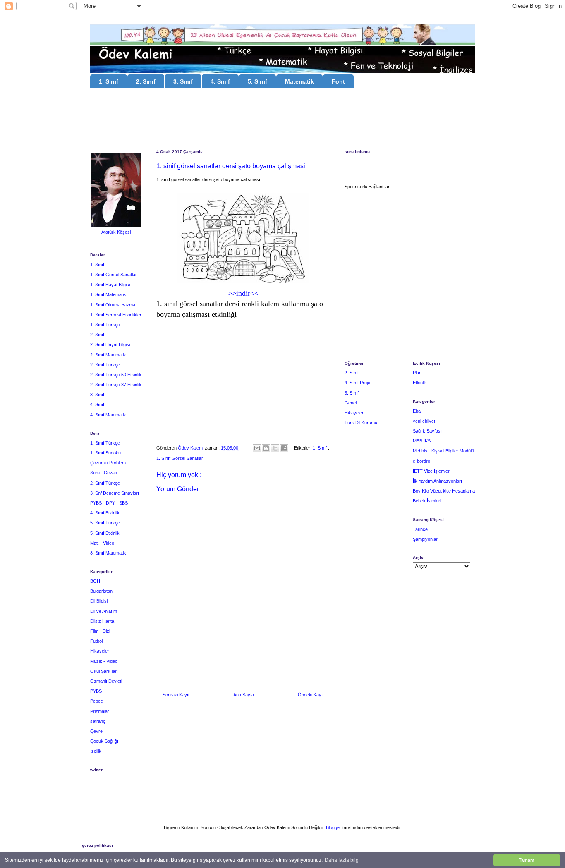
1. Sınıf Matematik (108, 294)
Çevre (96, 731)
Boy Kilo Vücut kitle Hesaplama (444, 490)
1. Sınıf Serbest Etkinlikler (115, 314)
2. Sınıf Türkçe (105, 364)
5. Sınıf (257, 81)
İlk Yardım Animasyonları (437, 480)
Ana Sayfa (243, 694)
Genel (351, 402)
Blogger (333, 827)
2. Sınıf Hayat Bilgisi (110, 344)
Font (338, 81)
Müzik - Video (103, 661)
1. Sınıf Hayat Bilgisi (110, 284)
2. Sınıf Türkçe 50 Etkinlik (115, 374)
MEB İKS (422, 440)
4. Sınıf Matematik (108, 414)
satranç (97, 721)
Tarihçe (420, 529)
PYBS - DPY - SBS (109, 502)
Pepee (96, 700)
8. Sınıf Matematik (108, 552)
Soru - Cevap (103, 472)
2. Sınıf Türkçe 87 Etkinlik (115, 384)
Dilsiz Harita (102, 621)
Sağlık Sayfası (427, 430)
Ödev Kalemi (191, 447)
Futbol (96, 640)
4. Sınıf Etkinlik (105, 512)
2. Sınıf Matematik (108, 354)
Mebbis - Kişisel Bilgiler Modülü (443, 450)
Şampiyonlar (425, 539)
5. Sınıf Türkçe (105, 522)
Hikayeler (99, 650)
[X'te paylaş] (275, 448)
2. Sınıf (146, 81)
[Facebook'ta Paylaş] (284, 448)
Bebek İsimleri (427, 500)
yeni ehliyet (424, 420)
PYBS (96, 691)
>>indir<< (243, 293)
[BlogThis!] (266, 448)
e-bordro (421, 461)
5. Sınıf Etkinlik (105, 533)
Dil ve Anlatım (103, 611)
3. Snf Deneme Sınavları (114, 492)
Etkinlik (420, 382)
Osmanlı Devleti (106, 681)
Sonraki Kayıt (176, 694)
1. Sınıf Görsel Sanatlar (179, 458)
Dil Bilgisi (99, 600)
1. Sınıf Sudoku (105, 452)
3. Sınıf (183, 81)
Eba (417, 411)
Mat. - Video (102, 542)
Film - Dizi (100, 631)
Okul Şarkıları (104, 671)
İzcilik (95, 750)
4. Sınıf (220, 81)
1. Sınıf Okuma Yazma (112, 304)
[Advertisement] (282, 120)
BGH (95, 581)
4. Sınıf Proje (357, 382)
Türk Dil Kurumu (361, 422)
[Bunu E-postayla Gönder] (257, 448)
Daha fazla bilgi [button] (342, 860)
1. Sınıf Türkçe (105, 324)
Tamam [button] (526, 860)
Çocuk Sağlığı (104, 741)
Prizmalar (99, 711)
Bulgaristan (101, 590)
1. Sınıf (108, 81)
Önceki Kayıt (311, 694)
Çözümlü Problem (108, 462)
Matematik (299, 81)
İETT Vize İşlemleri (431, 471)
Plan (417, 372)
